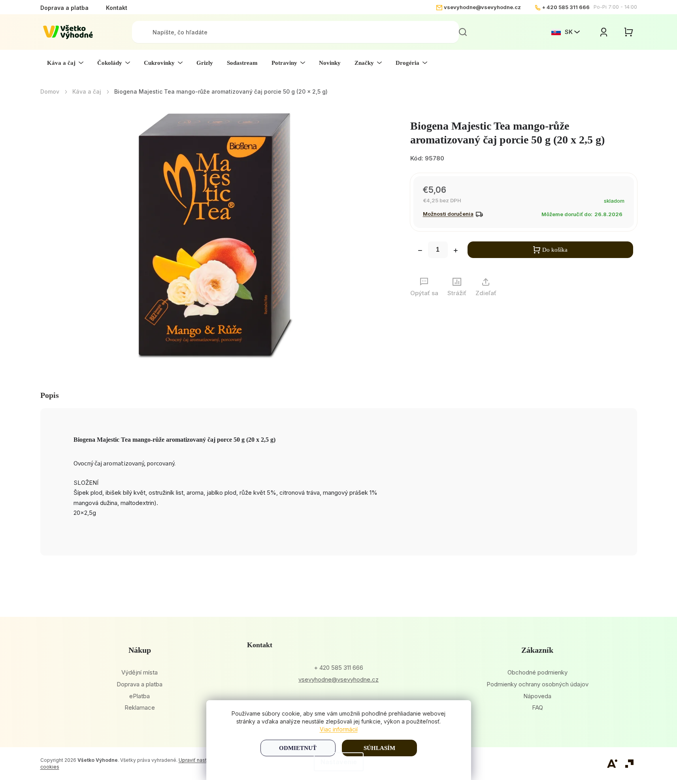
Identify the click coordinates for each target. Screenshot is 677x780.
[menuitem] (65, 62)
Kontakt (116, 7)
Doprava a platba (64, 7)
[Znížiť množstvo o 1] (420, 251)
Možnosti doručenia (448, 214)
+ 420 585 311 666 (566, 7)
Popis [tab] (49, 395)
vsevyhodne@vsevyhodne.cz (482, 7)
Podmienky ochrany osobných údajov (537, 684)
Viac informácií (339, 729)
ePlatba (139, 696)
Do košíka (555, 250)
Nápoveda (537, 696)
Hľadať (463, 32)
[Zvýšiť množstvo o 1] (455, 251)
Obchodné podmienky (537, 672)
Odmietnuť (298, 748)
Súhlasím (379, 748)
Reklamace (139, 707)
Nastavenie (339, 762)
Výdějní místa (139, 672)
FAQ (537, 707)
